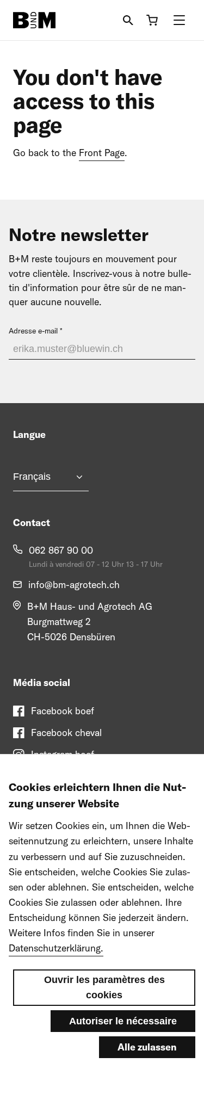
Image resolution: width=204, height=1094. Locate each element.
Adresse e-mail (33, 331)
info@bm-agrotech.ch (74, 584)
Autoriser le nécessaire (123, 1021)
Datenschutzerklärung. (56, 948)
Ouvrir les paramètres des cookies (104, 987)
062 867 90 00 (61, 550)
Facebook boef (62, 710)
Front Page (102, 152)
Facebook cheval (66, 732)
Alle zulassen (147, 1047)
